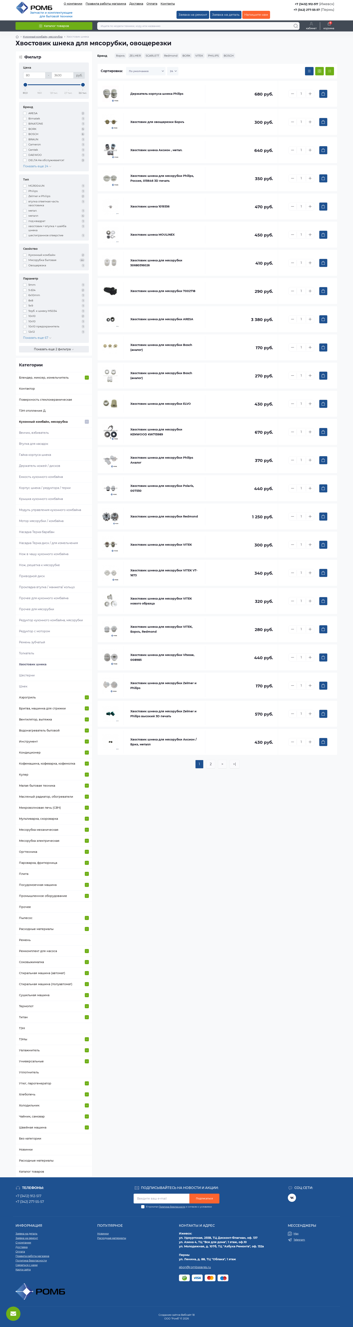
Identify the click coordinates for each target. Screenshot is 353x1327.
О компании (73, 4)
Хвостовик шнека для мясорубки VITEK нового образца (161, 601)
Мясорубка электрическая (39, 841)
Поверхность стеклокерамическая (45, 399)
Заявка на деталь (225, 15)
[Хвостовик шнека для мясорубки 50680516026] (110, 263)
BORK (186, 55)
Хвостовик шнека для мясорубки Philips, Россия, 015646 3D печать (162, 178)
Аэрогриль (27, 697)
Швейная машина (32, 1127)
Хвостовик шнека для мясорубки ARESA (161, 319)
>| (234, 764)
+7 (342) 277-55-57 (307, 10)
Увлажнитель (29, 1050)
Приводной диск (32, 576)
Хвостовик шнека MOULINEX (152, 234)
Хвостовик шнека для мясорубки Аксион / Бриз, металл (163, 742)
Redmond (171, 55)
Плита (23, 874)
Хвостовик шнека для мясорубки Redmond (164, 516)
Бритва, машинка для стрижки (42, 708)
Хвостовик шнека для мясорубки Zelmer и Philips (163, 685)
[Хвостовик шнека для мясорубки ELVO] (110, 404)
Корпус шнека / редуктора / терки (45, 488)
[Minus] (292, 94)
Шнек (23, 686)
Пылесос (25, 918)
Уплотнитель (29, 1072)
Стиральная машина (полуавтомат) (45, 984)
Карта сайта (23, 1269)
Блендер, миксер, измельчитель (44, 377)
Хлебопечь (27, 1094)
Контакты (168, 4)
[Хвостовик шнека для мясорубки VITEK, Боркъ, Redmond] (110, 629)
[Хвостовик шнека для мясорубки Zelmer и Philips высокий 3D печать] (110, 714)
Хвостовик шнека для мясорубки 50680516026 (156, 263)
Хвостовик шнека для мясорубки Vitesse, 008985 (162, 657)
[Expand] (87, 378)
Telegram (299, 1239)
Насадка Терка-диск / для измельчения (48, 543)
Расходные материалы (36, 929)
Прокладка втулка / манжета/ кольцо (47, 587)
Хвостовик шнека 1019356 (150, 206)
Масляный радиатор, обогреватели (46, 796)
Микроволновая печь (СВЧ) (40, 808)
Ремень (25, 940)
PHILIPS (213, 55)
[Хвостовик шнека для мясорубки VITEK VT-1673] (110, 573)
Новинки (26, 1149)
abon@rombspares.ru (195, 1267)
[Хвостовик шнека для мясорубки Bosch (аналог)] (110, 347)
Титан (23, 1017)
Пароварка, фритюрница (38, 863)
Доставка (136, 4)
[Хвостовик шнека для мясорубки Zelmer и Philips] (110, 685)
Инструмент (28, 741)
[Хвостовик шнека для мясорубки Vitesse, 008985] (110, 657)
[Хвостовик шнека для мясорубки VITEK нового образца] (110, 601)
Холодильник (29, 1105)
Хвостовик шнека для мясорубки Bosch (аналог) (161, 347)
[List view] (329, 71)
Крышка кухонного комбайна (41, 499)
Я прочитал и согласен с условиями (179, 1206)
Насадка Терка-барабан (36, 532)
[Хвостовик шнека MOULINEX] (110, 234)
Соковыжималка (31, 962)
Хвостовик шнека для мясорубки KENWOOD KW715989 (156, 432)
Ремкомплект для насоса (38, 951)
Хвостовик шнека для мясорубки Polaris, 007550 (162, 488)
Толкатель (26, 653)
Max (296, 1233)
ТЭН (22, 1028)
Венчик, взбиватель (34, 433)
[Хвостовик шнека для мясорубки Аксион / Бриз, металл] (110, 742)
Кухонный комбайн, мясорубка (43, 36)
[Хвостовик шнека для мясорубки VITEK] (110, 544)
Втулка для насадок (33, 444)
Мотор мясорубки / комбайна (41, 521)
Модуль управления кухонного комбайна (50, 510)
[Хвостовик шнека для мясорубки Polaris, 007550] (110, 488)
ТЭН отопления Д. (32, 411)
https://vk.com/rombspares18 (292, 1198)
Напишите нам (256, 15)
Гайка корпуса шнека (35, 455)
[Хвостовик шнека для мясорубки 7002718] (110, 291)
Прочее (25, 907)
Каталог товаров (31, 1171)
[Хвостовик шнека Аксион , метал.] (110, 150)
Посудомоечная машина (38, 885)
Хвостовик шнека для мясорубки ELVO (160, 404)
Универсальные (31, 1061)
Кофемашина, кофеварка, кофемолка (47, 763)
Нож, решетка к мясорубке (39, 565)
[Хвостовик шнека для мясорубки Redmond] (110, 516)
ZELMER (135, 55)
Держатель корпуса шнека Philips (156, 94)
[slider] (25, 84)
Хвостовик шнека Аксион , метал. (156, 150)
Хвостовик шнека (32, 664)
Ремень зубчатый (32, 642)
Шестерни (27, 675)
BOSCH (229, 55)
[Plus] (310, 94)
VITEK (199, 55)
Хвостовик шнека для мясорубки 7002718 (162, 291)
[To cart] (323, 94)
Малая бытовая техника (37, 785)
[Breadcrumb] (17, 36)
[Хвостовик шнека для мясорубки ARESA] (110, 319)
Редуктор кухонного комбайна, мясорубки (51, 620)
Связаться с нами (27, 1265)
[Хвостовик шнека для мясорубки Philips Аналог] (110, 460)
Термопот (26, 1006)
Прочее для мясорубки (36, 609)
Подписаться (204, 1198)
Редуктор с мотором (34, 631)
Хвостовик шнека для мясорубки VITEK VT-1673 (163, 573)
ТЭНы (23, 1039)
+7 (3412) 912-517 (306, 4)
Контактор (27, 388)
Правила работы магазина (106, 4)
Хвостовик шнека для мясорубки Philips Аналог (161, 460)
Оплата (151, 4)
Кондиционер (30, 752)
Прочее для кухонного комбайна (43, 598)
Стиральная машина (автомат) (42, 973)
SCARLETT (152, 55)
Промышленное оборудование (43, 896)
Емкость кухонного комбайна (41, 477)
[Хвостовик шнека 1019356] (110, 206)
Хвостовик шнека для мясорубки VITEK (161, 544)
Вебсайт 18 (188, 1314)
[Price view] (309, 71)
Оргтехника (28, 852)
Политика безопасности (172, 1206)
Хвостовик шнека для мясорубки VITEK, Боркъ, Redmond (161, 629)
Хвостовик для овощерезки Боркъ (157, 122)
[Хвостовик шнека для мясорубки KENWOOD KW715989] (110, 432)
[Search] (295, 26)
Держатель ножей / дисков (39, 466)
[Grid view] (319, 71)
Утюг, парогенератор (35, 1083)
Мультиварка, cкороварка (38, 819)
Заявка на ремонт (193, 15)
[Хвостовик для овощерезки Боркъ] (110, 122)
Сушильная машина (34, 995)
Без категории (30, 1138)
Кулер (23, 774)
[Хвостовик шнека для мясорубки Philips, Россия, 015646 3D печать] (110, 178)
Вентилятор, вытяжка (35, 719)
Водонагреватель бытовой (39, 730)
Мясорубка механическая (38, 830)
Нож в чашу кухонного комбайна (43, 554)
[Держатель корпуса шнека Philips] (110, 94)
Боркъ (120, 55)
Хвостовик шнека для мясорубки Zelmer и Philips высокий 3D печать (163, 713)
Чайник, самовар (32, 1116)
